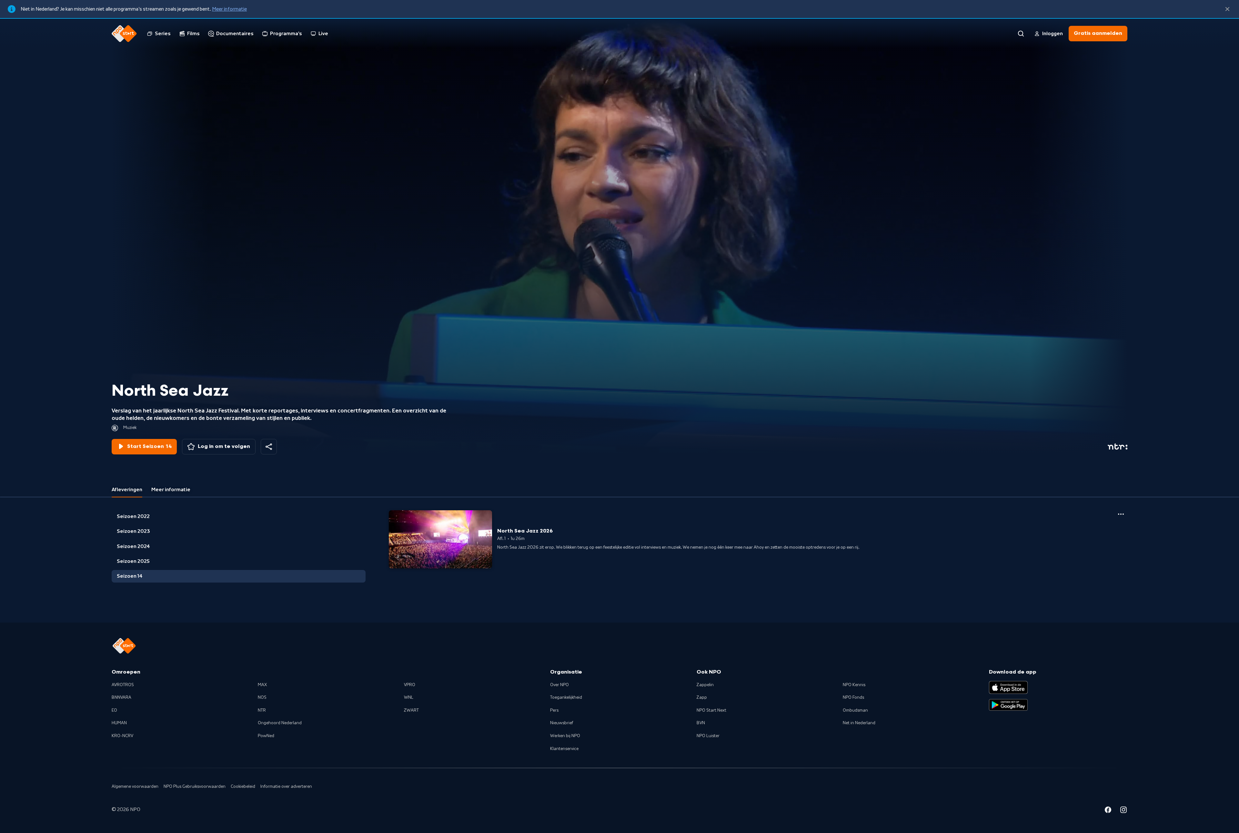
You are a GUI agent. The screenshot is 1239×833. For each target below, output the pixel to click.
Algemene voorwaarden (135, 786)
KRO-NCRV (122, 736)
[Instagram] (1123, 811)
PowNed (266, 736)
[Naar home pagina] (124, 33)
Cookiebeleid (243, 786)
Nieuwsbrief (561, 723)
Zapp (702, 697)
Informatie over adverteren (286, 786)
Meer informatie (229, 9)
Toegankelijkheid (566, 697)
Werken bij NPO (565, 736)
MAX (262, 685)
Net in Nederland (859, 723)
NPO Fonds (853, 697)
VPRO (409, 685)
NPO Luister (708, 736)
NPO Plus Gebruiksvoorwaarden (195, 786)
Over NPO (559, 685)
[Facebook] (1108, 811)
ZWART (411, 710)
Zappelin (705, 685)
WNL (408, 697)
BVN (701, 723)
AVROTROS (123, 685)
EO (114, 710)
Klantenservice (564, 749)
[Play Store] (1008, 705)
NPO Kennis (854, 685)
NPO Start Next (711, 710)
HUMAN (119, 723)
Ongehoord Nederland (280, 723)
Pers (554, 710)
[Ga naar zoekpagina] (1020, 33)
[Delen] (269, 446)
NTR (262, 710)
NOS (262, 697)
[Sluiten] (1227, 9)
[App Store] (1008, 687)
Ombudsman (855, 710)
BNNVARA (121, 697)
